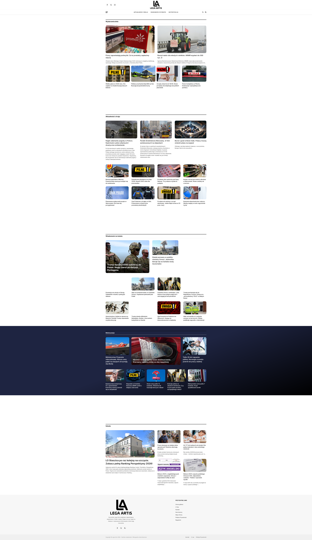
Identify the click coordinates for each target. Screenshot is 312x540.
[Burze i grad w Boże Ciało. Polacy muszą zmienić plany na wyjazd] (190, 129)
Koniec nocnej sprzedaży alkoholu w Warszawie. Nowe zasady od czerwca (194, 181)
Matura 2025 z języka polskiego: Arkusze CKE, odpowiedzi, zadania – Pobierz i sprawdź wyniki (194, 476)
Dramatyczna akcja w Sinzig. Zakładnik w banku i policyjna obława (115, 294)
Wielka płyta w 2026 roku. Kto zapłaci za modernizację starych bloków (116, 85)
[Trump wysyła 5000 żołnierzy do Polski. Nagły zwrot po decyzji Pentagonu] (127, 256)
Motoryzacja (173, 12)
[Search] (205, 12)
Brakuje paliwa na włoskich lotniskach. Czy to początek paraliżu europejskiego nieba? (175, 386)
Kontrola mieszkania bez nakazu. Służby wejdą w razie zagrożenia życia (194, 203)
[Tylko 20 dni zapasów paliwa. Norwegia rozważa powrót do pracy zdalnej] (194, 346)
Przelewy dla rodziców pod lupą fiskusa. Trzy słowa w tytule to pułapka (168, 181)
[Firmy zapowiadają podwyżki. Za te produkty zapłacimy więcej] (130, 39)
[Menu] (107, 12)
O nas (192, 537)
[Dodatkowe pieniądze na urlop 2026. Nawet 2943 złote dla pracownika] (143, 170)
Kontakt (178, 509)
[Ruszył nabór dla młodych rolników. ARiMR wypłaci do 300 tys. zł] (181, 39)
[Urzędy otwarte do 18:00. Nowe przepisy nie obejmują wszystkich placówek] (169, 74)
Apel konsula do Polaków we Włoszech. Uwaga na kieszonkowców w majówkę (166, 318)
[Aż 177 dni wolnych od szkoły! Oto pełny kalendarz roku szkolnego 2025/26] (194, 436)
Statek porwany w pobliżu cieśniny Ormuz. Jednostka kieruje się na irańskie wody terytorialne (163, 260)
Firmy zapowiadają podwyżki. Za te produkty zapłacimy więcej (127, 56)
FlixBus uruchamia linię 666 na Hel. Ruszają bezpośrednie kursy (142, 85)
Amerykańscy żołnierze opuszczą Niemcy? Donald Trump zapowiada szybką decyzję (117, 318)
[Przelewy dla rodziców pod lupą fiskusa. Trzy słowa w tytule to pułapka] (168, 170)
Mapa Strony (179, 514)
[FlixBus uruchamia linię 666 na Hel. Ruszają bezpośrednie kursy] (143, 74)
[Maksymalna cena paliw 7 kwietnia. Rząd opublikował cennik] (197, 375)
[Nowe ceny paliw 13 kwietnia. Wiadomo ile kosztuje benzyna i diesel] (156, 375)
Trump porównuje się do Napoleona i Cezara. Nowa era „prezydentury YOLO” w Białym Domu (193, 295)
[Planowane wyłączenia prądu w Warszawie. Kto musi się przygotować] (117, 192)
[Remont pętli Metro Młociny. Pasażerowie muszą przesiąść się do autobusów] (117, 170)
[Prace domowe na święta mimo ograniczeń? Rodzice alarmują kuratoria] (168, 436)
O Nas (177, 507)
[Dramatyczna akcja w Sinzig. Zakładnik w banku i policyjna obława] (117, 283)
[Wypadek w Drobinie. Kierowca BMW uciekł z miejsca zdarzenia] (135, 375)
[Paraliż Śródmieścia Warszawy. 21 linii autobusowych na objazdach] (156, 129)
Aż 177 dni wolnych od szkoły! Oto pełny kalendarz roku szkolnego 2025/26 (194, 447)
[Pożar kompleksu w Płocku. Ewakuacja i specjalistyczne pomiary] (194, 74)
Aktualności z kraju (141, 12)
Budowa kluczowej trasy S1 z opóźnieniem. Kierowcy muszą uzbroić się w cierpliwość (114, 386)
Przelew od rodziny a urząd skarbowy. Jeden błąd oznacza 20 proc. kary (168, 203)
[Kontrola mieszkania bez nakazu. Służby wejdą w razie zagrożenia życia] (194, 192)
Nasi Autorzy (179, 512)
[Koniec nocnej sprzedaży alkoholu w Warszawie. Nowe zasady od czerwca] (194, 170)
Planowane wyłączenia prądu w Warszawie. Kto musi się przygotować (116, 203)
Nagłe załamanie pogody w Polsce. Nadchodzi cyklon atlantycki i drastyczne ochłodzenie (119, 143)
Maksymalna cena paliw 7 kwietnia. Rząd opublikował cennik (196, 385)
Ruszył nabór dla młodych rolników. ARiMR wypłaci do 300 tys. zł (180, 56)
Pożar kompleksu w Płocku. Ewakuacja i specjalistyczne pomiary (191, 85)
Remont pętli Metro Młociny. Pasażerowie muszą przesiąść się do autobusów (117, 181)
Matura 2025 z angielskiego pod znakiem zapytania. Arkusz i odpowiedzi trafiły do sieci (168, 476)
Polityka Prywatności (181, 517)
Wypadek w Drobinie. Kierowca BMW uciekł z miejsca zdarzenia (134, 385)
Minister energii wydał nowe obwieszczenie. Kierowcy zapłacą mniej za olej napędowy (152, 361)
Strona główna (179, 504)
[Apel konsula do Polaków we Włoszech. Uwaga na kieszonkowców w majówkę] (168, 307)
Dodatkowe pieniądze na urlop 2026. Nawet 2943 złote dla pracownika (142, 181)
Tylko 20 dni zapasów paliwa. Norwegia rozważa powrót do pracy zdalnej (193, 359)
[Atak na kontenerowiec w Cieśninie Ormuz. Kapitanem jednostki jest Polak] (143, 283)
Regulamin (178, 520)
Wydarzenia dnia (112, 21)
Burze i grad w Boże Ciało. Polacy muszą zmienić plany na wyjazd (190, 142)
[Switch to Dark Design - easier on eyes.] (203, 12)
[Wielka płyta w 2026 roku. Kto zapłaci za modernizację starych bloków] (118, 74)
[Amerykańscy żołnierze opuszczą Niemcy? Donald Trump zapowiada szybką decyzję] (117, 307)
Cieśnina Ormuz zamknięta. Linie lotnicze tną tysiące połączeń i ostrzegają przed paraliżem (168, 294)
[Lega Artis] (156, 5)
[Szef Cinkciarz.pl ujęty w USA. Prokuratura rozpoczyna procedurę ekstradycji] (143, 192)
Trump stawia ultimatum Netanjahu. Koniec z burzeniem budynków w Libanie (142, 318)
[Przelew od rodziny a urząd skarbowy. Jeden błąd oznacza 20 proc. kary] (168, 192)
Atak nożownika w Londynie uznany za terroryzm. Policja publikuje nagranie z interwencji (193, 318)
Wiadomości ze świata (158, 12)
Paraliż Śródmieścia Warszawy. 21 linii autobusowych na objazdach (155, 142)
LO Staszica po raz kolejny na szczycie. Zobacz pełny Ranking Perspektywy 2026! (129, 462)
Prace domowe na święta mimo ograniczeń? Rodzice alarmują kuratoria (167, 447)
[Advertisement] (154, 101)
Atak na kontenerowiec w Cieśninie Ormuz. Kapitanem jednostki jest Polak (143, 294)
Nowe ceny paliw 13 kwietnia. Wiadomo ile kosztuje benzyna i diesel (155, 385)
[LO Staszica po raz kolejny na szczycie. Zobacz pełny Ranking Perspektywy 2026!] (130, 444)
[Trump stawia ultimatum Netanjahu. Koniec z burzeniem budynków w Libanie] (143, 307)
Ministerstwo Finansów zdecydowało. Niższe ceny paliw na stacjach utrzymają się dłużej (116, 360)
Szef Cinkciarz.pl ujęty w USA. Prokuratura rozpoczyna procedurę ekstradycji (141, 203)
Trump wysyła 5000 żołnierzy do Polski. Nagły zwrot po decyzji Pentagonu (124, 267)
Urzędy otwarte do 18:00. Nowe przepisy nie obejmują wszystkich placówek (168, 85)
